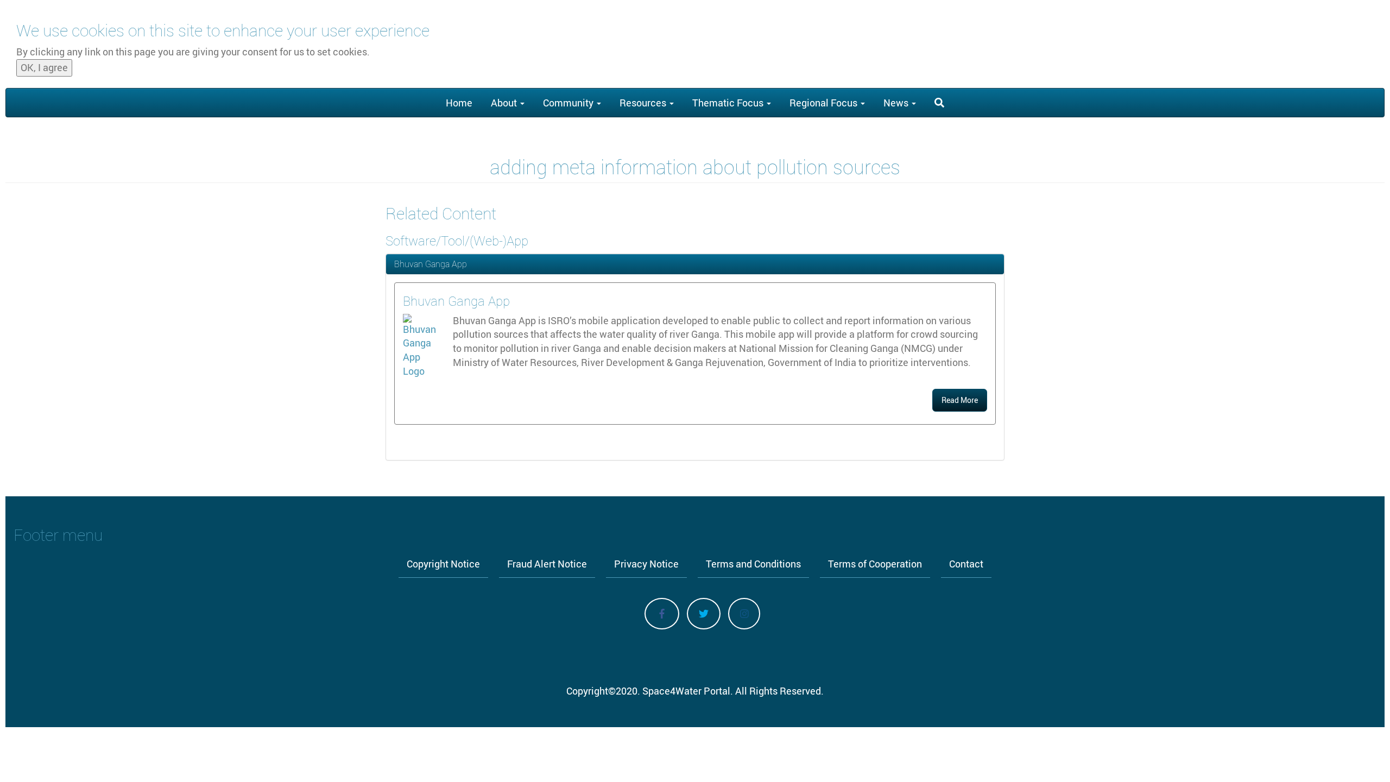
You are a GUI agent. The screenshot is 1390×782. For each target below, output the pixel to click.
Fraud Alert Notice (547, 563)
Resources (644, 102)
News (897, 102)
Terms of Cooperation (875, 563)
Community (569, 102)
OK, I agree (44, 67)
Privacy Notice (646, 563)
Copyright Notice (443, 563)
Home (459, 102)
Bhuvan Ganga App (430, 264)
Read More (960, 400)
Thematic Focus (729, 102)
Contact (966, 563)
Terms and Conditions (753, 563)
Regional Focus (824, 102)
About (505, 102)
